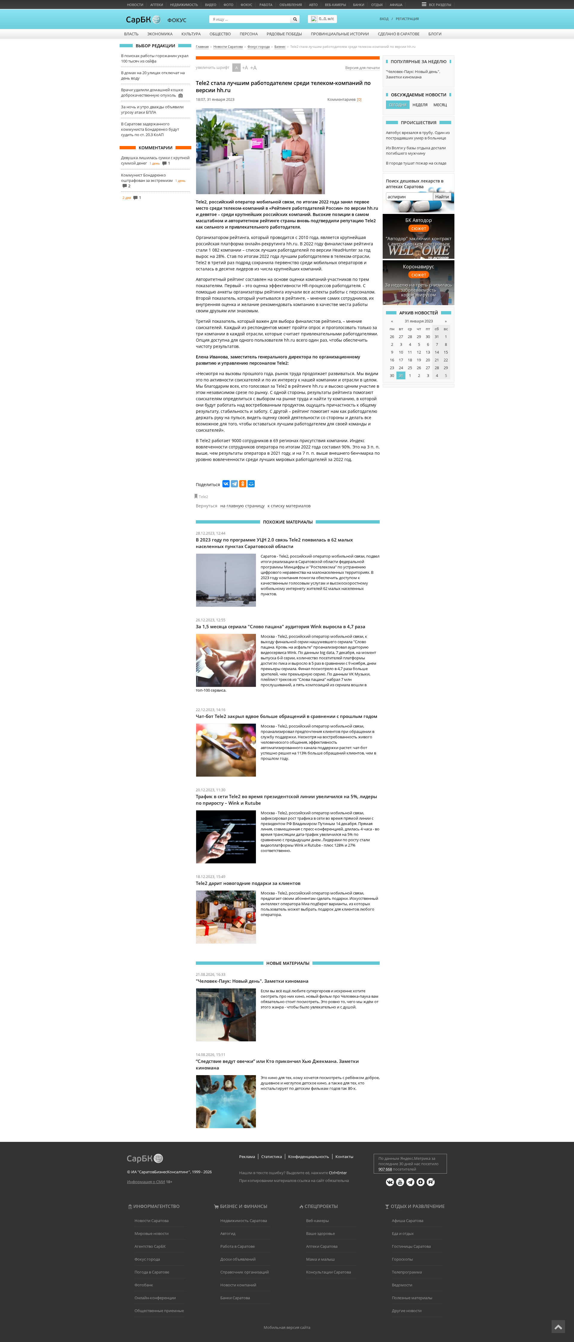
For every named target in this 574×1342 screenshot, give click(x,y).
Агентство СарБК (150, 1246)
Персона (249, 33)
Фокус (246, 4)
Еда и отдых (403, 1233)
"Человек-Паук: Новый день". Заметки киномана (252, 981)
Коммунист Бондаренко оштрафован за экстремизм (147, 177)
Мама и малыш (320, 1259)
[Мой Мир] (251, 483)
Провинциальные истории (340, 33)
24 (401, 367)
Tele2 (203, 496)
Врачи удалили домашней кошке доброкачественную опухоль (152, 92)
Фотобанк (144, 1285)
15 (446, 352)
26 (392, 336)
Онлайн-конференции (155, 1297)
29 (419, 336)
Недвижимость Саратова (243, 1220)
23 (392, 367)
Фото (228, 4)
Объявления (291, 4)
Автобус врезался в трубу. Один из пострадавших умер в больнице (418, 135)
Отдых (377, 4)
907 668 (385, 1169)
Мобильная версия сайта (287, 1327)
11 (410, 352)
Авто (313, 4)
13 (428, 352)
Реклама (247, 1156)
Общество (220, 33)
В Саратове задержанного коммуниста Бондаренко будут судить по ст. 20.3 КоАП (150, 129)
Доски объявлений (238, 1259)
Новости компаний (238, 1285)
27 (401, 336)
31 (437, 336)
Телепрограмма (407, 1272)
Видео (210, 4)
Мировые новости (152, 1233)
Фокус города (147, 1259)
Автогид (227, 1233)
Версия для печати (362, 67)
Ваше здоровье (320, 1233)
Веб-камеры (335, 4)
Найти (442, 197)
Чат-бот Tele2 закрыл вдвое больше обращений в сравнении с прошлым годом (286, 716)
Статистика (271, 1156)
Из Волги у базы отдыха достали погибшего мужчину (416, 150)
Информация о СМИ (146, 1181)
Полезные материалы (412, 1297)
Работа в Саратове (237, 1246)
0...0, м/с (326, 18)
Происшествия (418, 122)
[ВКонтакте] (226, 483)
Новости (135, 4)
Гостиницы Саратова (411, 1246)
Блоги (435, 33)
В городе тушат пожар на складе (416, 163)
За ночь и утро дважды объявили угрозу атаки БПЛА (152, 109)
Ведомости (402, 1285)
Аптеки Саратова (322, 1246)
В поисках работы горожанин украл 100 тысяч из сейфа (154, 58)
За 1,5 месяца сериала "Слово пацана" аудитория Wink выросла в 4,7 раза (280, 626)
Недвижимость (184, 4)
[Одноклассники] (242, 483)
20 (428, 360)
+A (245, 67)
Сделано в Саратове (398, 33)
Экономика (159, 33)
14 (437, 352)
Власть (131, 33)
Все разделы (440, 4)
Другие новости (407, 1310)
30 (428, 336)
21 (437, 360)
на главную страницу (242, 506)
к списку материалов (289, 506)
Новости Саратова (152, 1220)
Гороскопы (402, 1259)
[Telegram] (234, 483)
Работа (265, 4)
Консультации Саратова (328, 1272)
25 (410, 367)
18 (410, 360)
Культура (191, 33)
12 (419, 352)
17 (401, 360)
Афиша (396, 4)
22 (446, 360)
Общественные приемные (159, 1310)
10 (401, 352)
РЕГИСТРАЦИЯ (407, 18)
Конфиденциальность (308, 1156)
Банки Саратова (235, 1297)
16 (392, 360)
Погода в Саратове (152, 1272)
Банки (358, 4)
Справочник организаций (244, 1272)
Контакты (344, 1156)
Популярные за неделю (419, 61)
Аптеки (156, 4)
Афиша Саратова (407, 1220)
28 (410, 336)
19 (419, 360)
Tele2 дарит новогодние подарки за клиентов (248, 883)
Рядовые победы (284, 33)
